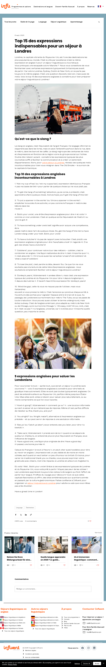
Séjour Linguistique (58, 22)
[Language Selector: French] (100, 6)
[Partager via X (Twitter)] (21, 515)
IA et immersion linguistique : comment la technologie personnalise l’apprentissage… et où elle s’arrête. (85, 558)
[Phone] (82, 648)
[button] (21, 6)
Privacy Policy (12, 664)
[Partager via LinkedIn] (26, 515)
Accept (97, 663)
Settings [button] (77, 663)
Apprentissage (76, 22)
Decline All (86, 663)
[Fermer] (103, 663)
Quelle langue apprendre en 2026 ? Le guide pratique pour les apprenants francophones (53, 558)
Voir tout (98, 532)
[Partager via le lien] (31, 515)
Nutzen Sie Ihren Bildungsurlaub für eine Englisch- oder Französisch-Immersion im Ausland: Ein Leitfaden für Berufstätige (19, 558)
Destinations (30, 507)
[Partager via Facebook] (16, 515)
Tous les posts (10, 22)
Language (43, 22)
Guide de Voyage (27, 22)
